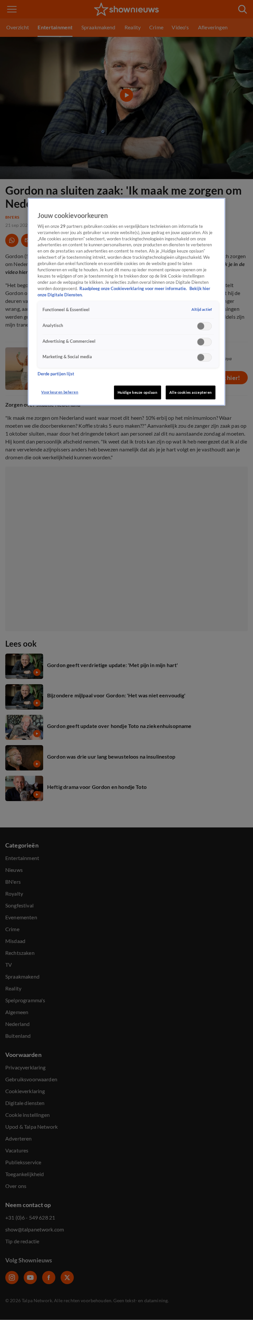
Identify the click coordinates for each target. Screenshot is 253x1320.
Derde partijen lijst (56, 373)
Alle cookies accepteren (190, 392)
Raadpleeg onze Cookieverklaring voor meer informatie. (133, 288)
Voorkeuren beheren (59, 392)
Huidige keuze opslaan (137, 392)
